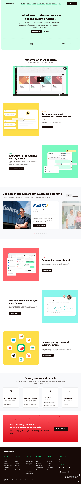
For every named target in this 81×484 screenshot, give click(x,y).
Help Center (39, 465)
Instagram (17, 465)
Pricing (34, 3)
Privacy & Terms (19, 479)
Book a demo (51, 225)
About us (49, 459)
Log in (60, 3)
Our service (49, 461)
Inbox (5, 461)
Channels (6, 463)
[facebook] (69, 467)
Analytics (6, 467)
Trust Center (50, 467)
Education (28, 469)
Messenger (17, 467)
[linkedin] (66, 467)
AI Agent (6, 459)
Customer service (30, 459)
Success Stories (41, 3)
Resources (38, 463)
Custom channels (19, 469)
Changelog (38, 471)
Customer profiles (8, 465)
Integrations (7, 469)
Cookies (48, 469)
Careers (48, 465)
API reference (39, 467)
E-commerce (28, 466)
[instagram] (63, 467)
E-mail (16, 461)
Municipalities (29, 471)
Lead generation (29, 461)
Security (34, 479)
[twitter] (59, 467)
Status (37, 469)
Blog (37, 461)
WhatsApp (17, 463)
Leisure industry (29, 473)
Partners (48, 3)
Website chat (18, 459)
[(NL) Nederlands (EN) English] (9, 480)
